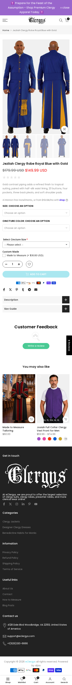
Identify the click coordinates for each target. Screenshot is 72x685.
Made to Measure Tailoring (13, 428)
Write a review (36, 346)
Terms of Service (12, 569)
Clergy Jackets (11, 521)
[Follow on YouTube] (35, 504)
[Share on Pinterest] (16, 289)
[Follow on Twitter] (10, 504)
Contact (7, 594)
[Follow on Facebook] (4, 504)
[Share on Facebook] (4, 289)
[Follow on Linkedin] (23, 504)
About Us (8, 588)
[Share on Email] (35, 289)
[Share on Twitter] (10, 289)
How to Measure (12, 599)
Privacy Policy (10, 552)
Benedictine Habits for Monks (19, 533)
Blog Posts (8, 605)
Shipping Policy (11, 563)
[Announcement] (31, 8)
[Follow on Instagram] (16, 504)
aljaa (38, 665)
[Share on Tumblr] (23, 289)
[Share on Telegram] (29, 289)
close (65, 7)
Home (6, 30)
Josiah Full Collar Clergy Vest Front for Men (51, 428)
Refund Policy (10, 557)
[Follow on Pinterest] (29, 504)
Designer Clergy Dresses (17, 527)
